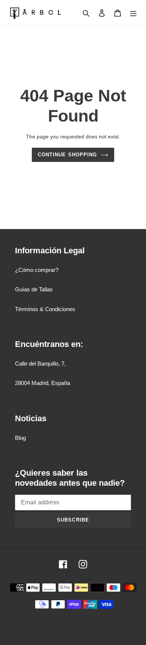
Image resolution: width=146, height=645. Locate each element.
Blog (20, 438)
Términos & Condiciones (45, 309)
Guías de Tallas (34, 289)
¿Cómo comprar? (36, 270)
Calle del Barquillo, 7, (40, 363)
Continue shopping (67, 154)
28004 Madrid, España (42, 383)
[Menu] (133, 13)
